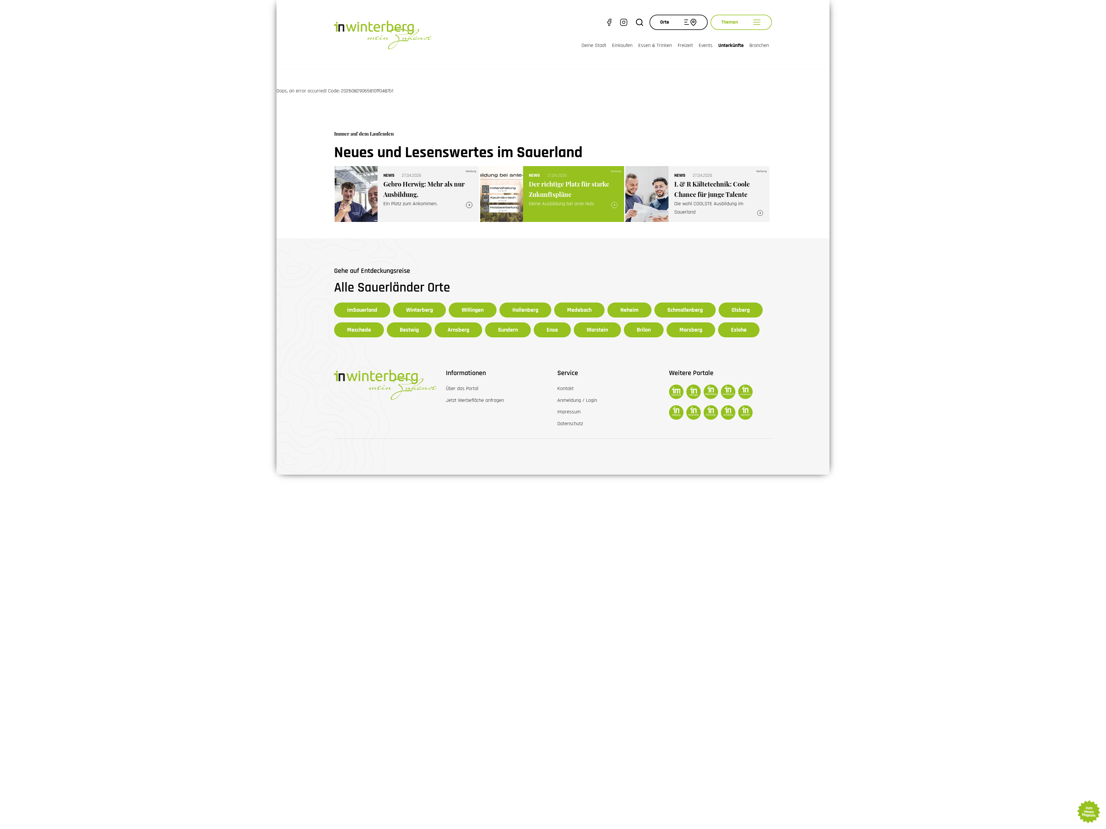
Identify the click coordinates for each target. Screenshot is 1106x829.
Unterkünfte (731, 45)
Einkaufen (622, 45)
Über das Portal (462, 388)
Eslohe (739, 330)
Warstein (597, 330)
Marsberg (690, 330)
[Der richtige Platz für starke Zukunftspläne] (552, 194)
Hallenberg (525, 310)
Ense (552, 330)
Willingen (473, 310)
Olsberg (741, 310)
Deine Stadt (594, 45)
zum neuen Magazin (1088, 811)
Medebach (579, 310)
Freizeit (685, 45)
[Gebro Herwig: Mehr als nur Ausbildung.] (407, 194)
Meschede (359, 330)
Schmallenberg (685, 310)
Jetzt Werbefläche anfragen (475, 400)
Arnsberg (458, 330)
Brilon (644, 330)
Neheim (629, 310)
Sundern (508, 330)
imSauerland (362, 310)
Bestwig (409, 330)
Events (706, 45)
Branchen (759, 45)
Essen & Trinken (655, 45)
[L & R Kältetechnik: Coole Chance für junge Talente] (697, 194)
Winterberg (419, 310)
